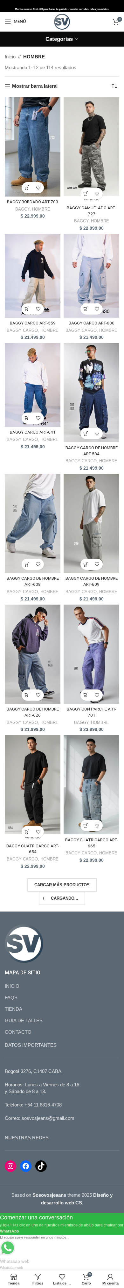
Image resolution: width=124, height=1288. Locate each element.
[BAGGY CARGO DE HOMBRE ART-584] (91, 392)
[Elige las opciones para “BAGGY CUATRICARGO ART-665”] (86, 825)
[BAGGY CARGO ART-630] (91, 276)
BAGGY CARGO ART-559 (33, 322)
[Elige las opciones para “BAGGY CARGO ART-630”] (86, 309)
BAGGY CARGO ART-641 (33, 432)
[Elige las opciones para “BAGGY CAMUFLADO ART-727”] (86, 193)
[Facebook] (25, 1166)
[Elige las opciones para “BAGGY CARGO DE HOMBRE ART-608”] (27, 564)
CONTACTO (18, 1032)
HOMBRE (41, 209)
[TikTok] (41, 1166)
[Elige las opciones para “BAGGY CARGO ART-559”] (27, 309)
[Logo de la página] (62, 21)
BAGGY (22, 209)
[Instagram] (10, 1166)
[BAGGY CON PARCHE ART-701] (91, 654)
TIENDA (13, 1009)
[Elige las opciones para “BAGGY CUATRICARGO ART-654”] (27, 831)
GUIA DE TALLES (24, 1020)
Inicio (10, 56)
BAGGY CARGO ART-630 (91, 322)
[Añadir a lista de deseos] (38, 187)
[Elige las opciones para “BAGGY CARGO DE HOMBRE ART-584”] (86, 433)
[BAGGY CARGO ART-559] (32, 276)
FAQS (11, 997)
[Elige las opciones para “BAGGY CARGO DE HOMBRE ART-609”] (86, 564)
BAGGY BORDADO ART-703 (32, 201)
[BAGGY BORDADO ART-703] (32, 147)
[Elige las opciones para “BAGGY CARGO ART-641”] (27, 418)
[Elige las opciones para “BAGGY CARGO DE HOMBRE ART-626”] (27, 695)
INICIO (12, 986)
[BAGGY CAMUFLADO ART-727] (91, 147)
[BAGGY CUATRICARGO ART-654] (32, 784)
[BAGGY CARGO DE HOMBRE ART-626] (32, 654)
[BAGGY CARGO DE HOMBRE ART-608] (32, 523)
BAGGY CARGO (22, 330)
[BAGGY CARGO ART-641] (32, 385)
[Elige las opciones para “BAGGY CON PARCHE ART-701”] (86, 695)
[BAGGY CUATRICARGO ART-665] (91, 784)
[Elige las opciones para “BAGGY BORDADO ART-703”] (27, 187)
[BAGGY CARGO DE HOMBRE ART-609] (91, 523)
